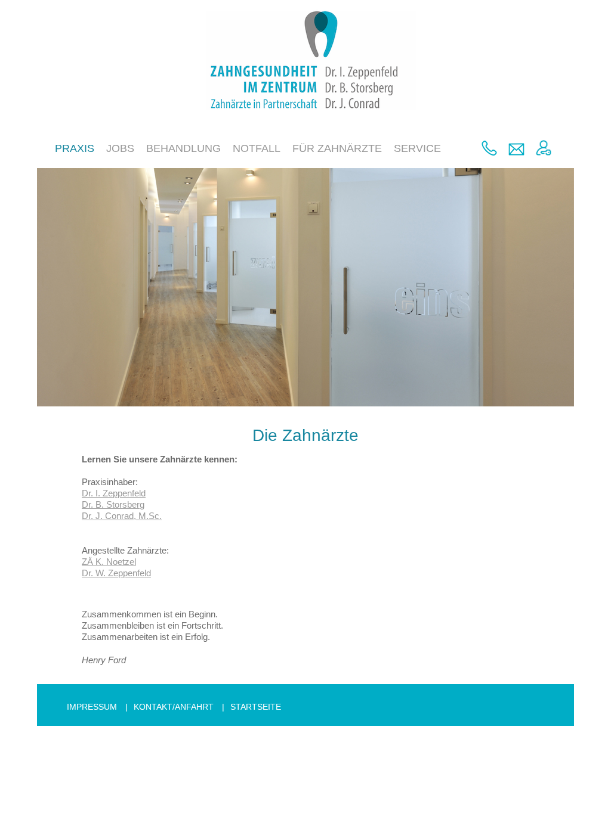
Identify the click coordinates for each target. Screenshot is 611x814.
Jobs (120, 148)
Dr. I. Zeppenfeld (114, 493)
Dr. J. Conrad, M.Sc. (122, 516)
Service (417, 148)
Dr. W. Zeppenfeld (116, 573)
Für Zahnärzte (337, 148)
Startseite (255, 707)
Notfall (256, 148)
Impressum (92, 707)
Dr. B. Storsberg (113, 504)
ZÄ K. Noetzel (109, 562)
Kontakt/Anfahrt (174, 707)
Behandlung (183, 148)
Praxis (74, 148)
